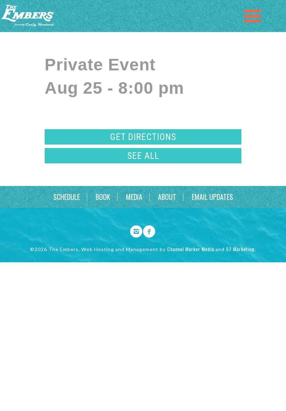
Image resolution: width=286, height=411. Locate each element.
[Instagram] (134, 230)
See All (143, 155)
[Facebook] (147, 230)
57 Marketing (240, 249)
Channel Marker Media (190, 249)
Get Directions (143, 137)
